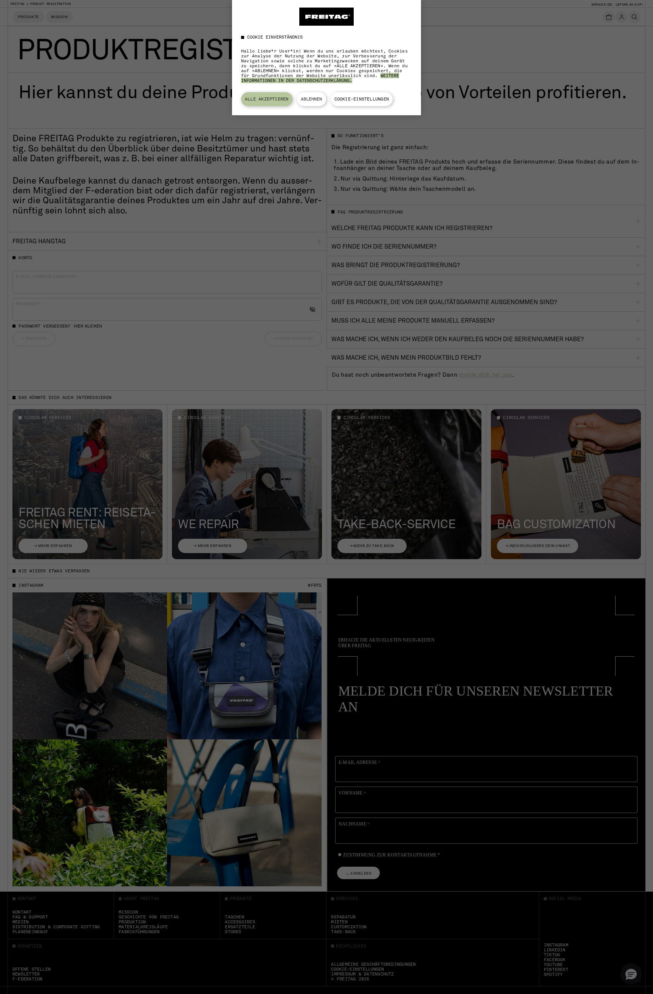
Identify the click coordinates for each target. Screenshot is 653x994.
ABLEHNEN (311, 99)
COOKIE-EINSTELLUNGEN (361, 99)
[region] (326, 57)
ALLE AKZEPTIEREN (267, 99)
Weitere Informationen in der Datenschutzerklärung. (320, 78)
